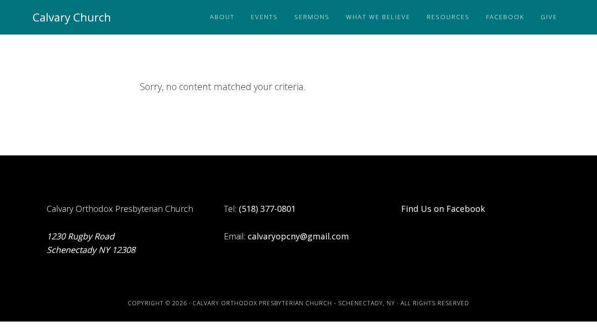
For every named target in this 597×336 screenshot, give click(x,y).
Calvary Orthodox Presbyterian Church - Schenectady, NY (294, 303)
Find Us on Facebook (443, 208)
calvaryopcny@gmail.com (298, 236)
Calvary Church (72, 17)
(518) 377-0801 (267, 208)
